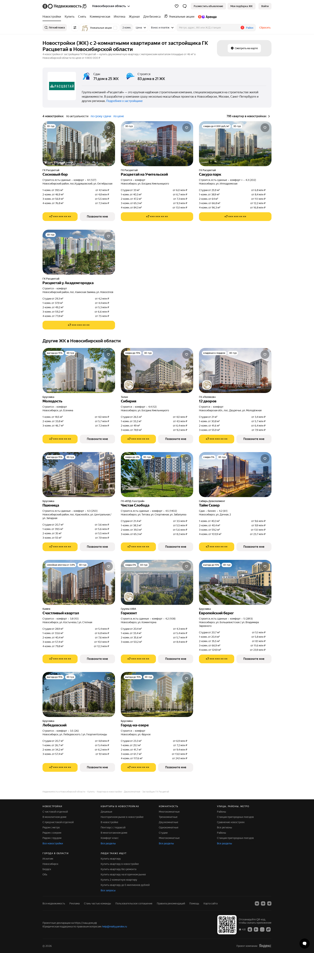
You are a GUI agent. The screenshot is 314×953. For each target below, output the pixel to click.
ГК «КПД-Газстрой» (132, 501)
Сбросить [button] (265, 27)
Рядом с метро (51, 827)
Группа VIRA (128, 608)
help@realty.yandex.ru (114, 926)
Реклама (74, 903)
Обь (45, 874)
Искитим (48, 858)
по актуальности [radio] (77, 116)
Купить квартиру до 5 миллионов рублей (125, 885)
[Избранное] (176, 6)
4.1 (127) (91, 180)
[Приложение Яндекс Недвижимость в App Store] (250, 929)
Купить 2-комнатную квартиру (119, 879)
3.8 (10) (74, 618)
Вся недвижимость (54, 903)
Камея (46, 608)
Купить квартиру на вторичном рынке (123, 874)
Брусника (48, 396)
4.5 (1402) (171, 510)
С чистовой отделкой (55, 811)
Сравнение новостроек (231, 822)
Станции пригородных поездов (235, 816)
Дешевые (106, 811)
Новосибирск (50, 863)
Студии (163, 832)
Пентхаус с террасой (113, 827)
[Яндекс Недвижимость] (65, 6)
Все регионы (224, 827)
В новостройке (109, 822)
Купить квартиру (111, 858)
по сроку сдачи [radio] (101, 116)
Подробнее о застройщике (124, 101)
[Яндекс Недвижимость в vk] (257, 903)
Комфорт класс (110, 838)
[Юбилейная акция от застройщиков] (128, 385)
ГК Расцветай (51, 170)
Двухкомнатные (168, 822)
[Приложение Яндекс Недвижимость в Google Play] (256, 929)
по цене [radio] (118, 116)
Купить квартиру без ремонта (118, 869)
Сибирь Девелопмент (212, 501)
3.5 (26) (74, 730)
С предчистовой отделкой (58, 822)
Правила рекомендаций (171, 903)
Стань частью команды (97, 903)
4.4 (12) (152, 406)
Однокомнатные (168, 827)
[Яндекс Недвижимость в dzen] (263, 903)
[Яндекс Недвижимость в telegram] (269, 903)
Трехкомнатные (168, 816)
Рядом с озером (52, 832)
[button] (184, 6)
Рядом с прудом (52, 838)
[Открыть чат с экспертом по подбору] (304, 943)
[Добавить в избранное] (108, 127)
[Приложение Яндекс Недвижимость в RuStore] (268, 929)
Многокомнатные (169, 811)
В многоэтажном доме (114, 832)
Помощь (194, 903)
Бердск (47, 869)
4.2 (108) (170, 618)
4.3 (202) (250, 180)
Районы (221, 811)
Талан (124, 396)
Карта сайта (211, 903)
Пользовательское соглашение (133, 903)
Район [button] (249, 27)
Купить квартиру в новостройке (120, 863)
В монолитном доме (55, 816)
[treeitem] (53, 16)
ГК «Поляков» (207, 396)
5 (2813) (248, 618)
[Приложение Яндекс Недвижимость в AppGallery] (262, 929)
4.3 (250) (92, 510)
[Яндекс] (265, 946)
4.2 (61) (223, 510)
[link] (264, 6)
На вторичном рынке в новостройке (122, 816)
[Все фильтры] (74, 27)
